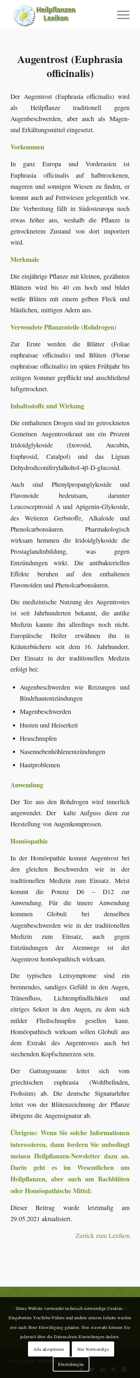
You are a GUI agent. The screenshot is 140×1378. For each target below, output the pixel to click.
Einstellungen (71, 1364)
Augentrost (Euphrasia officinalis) (70, 66)
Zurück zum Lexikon (102, 1235)
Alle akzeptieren (48, 1349)
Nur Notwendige (93, 1349)
